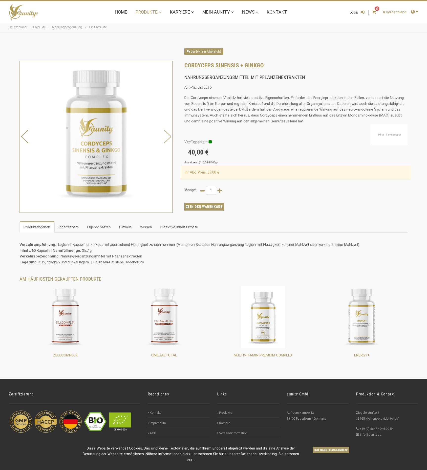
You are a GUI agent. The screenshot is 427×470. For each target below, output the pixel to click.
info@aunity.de (370, 434)
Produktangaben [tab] (36, 227)
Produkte (147, 12)
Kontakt (277, 12)
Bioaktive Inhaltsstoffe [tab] (179, 227)
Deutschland (18, 27)
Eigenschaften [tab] (99, 227)
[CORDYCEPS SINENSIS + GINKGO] (96, 137)
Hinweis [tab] (125, 227)
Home (121, 12)
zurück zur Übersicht (205, 51)
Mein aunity (216, 12)
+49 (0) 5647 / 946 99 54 (376, 429)
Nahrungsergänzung (67, 27)
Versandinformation (233, 433)
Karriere (180, 12)
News (249, 12)
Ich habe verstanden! (331, 450)
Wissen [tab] (146, 227)
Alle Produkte (97, 27)
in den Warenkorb (206, 207)
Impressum (158, 423)
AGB (153, 433)
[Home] (23, 12)
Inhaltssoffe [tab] (69, 227)
